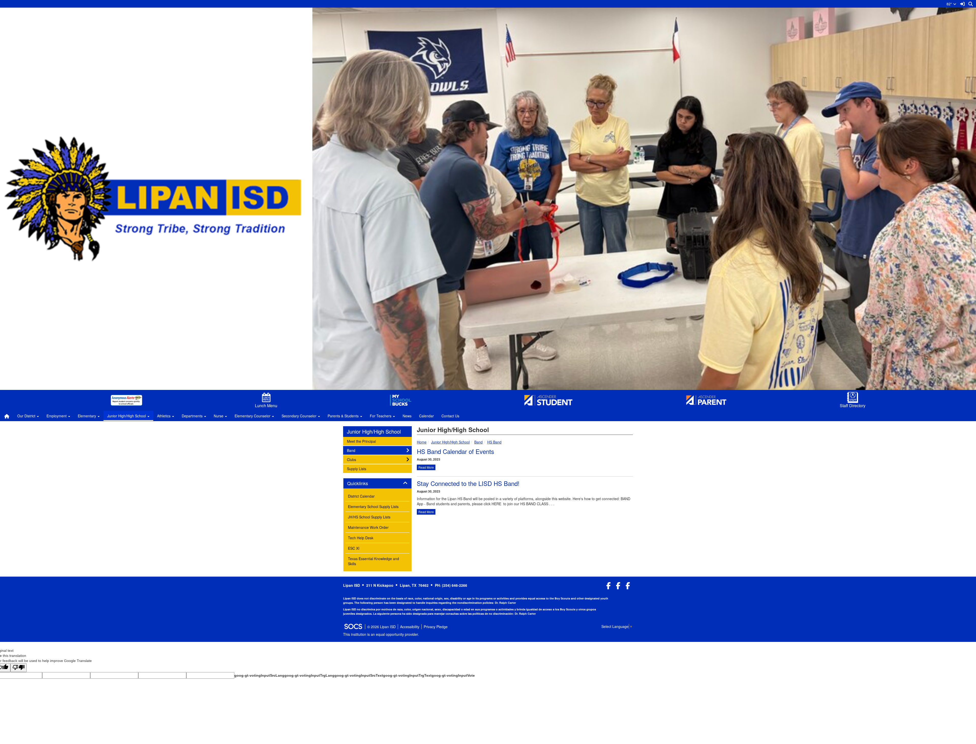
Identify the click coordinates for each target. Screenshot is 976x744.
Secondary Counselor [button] (299, 415)
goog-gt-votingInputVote (453, 675)
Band (478, 442)
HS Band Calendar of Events (455, 451)
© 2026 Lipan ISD (381, 626)
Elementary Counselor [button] (253, 415)
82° (950, 3)
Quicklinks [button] (363, 483)
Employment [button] (57, 415)
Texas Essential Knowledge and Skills (373, 561)
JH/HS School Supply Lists (369, 516)
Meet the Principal (361, 441)
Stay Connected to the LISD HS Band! (468, 483)
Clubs (354, 459)
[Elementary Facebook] (627, 586)
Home (421, 442)
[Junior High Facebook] (618, 586)
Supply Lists (356, 468)
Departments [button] (193, 415)
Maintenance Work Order (368, 527)
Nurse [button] (219, 415)
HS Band (494, 442)
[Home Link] (6, 416)
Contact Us (450, 415)
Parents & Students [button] (344, 415)
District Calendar (361, 496)
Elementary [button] (87, 415)
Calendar (426, 415)
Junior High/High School (450, 442)
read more (426, 467)
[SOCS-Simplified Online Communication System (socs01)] (353, 626)
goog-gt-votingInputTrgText (407, 675)
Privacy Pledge (436, 626)
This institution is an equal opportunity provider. (381, 634)
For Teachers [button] (381, 415)
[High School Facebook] (608, 586)
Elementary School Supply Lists (373, 506)
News (407, 415)
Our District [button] (26, 415)
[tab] (377, 483)
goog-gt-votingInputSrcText (358, 675)
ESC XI (353, 548)
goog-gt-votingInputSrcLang (259, 675)
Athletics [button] (164, 415)
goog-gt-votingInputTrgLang (309, 675)
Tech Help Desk (360, 537)
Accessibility (409, 626)
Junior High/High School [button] (127, 415)
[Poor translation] (18, 667)
